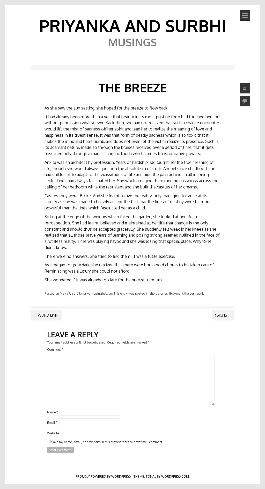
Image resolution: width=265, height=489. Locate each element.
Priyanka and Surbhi (132, 25)
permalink (196, 293)
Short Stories (158, 293)
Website (53, 433)
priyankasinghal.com (98, 293)
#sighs (223, 315)
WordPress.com (175, 476)
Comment (55, 349)
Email (52, 422)
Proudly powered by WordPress (103, 476)
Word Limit (46, 315)
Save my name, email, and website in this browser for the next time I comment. (107, 442)
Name (52, 412)
